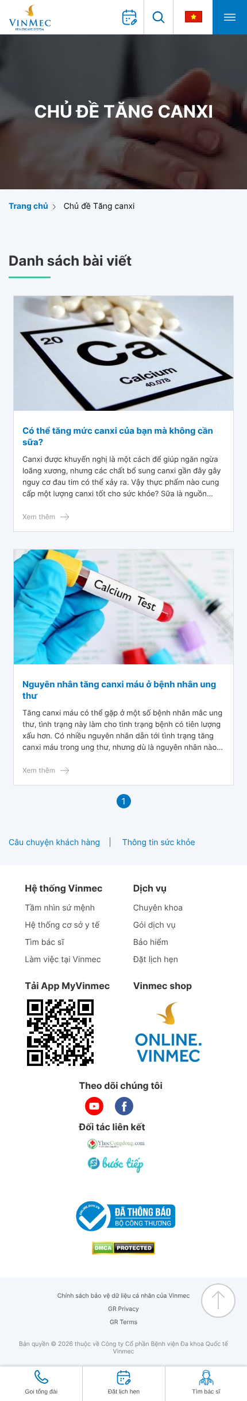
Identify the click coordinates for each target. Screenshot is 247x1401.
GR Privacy (123, 1309)
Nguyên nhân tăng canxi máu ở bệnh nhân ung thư (119, 690)
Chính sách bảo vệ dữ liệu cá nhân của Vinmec (123, 1295)
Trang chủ (28, 206)
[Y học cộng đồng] (116, 1144)
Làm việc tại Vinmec (63, 959)
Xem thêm (38, 516)
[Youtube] (94, 1106)
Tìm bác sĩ (44, 942)
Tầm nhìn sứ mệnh (60, 908)
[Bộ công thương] (123, 1216)
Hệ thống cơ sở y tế (62, 925)
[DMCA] (123, 1248)
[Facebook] (124, 1106)
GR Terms (123, 1322)
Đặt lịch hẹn (155, 959)
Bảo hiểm (150, 942)
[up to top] (218, 1300)
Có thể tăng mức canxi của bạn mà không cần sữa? (117, 436)
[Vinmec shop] (168, 1032)
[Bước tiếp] (116, 1164)
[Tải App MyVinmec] (60, 1032)
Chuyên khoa (158, 908)
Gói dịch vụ (154, 925)
